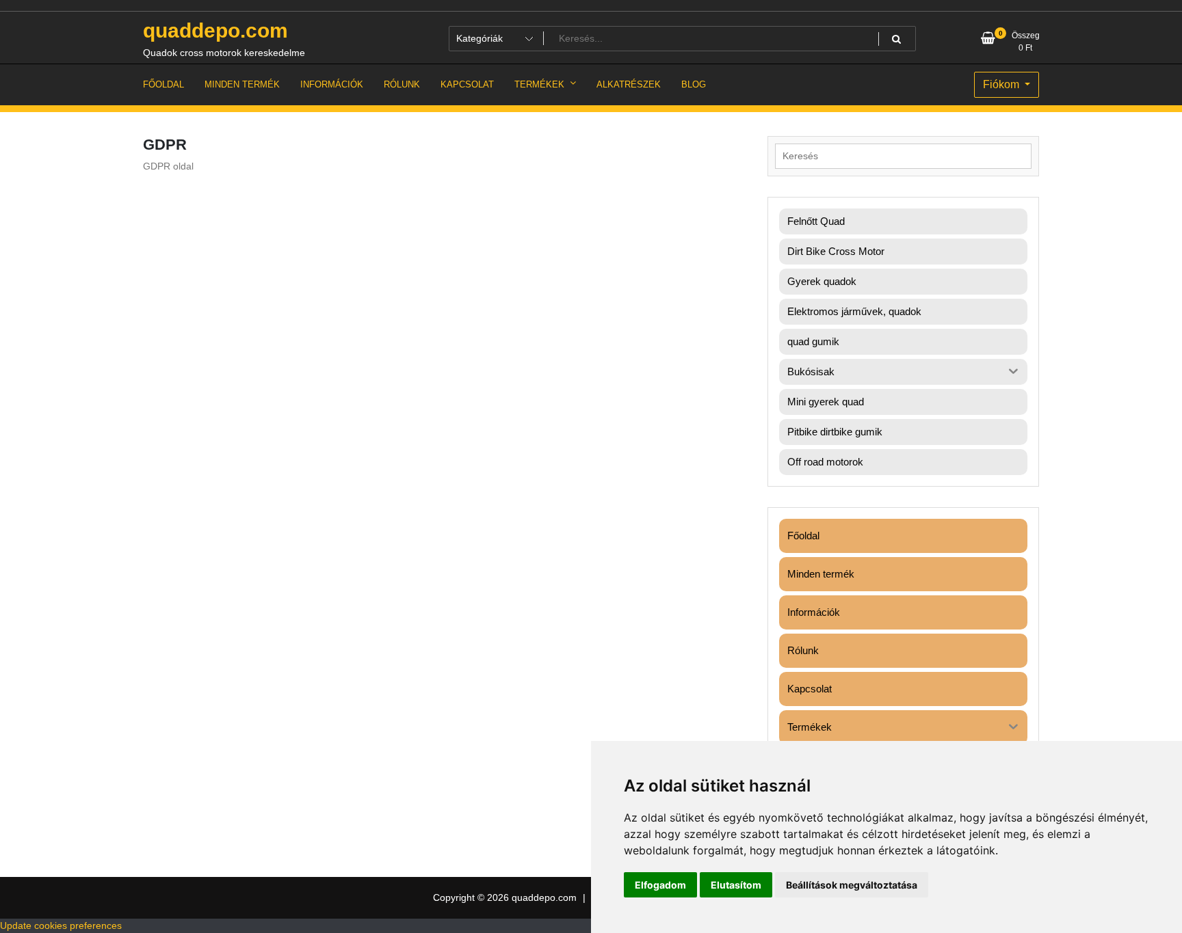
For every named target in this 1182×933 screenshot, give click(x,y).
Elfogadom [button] (660, 885)
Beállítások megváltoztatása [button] (851, 885)
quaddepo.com (215, 30)
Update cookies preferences (61, 925)
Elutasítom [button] (736, 885)
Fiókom (1002, 84)
